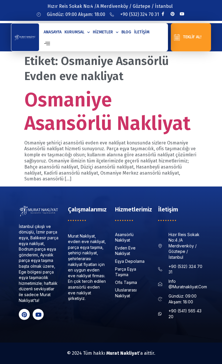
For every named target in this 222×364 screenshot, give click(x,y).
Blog (126, 32)
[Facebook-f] (163, 14)
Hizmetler (103, 32)
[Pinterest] (173, 14)
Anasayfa (53, 32)
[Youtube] (182, 14)
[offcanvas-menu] (47, 44)
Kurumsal (74, 32)
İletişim (141, 32)
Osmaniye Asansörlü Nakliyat (107, 111)
